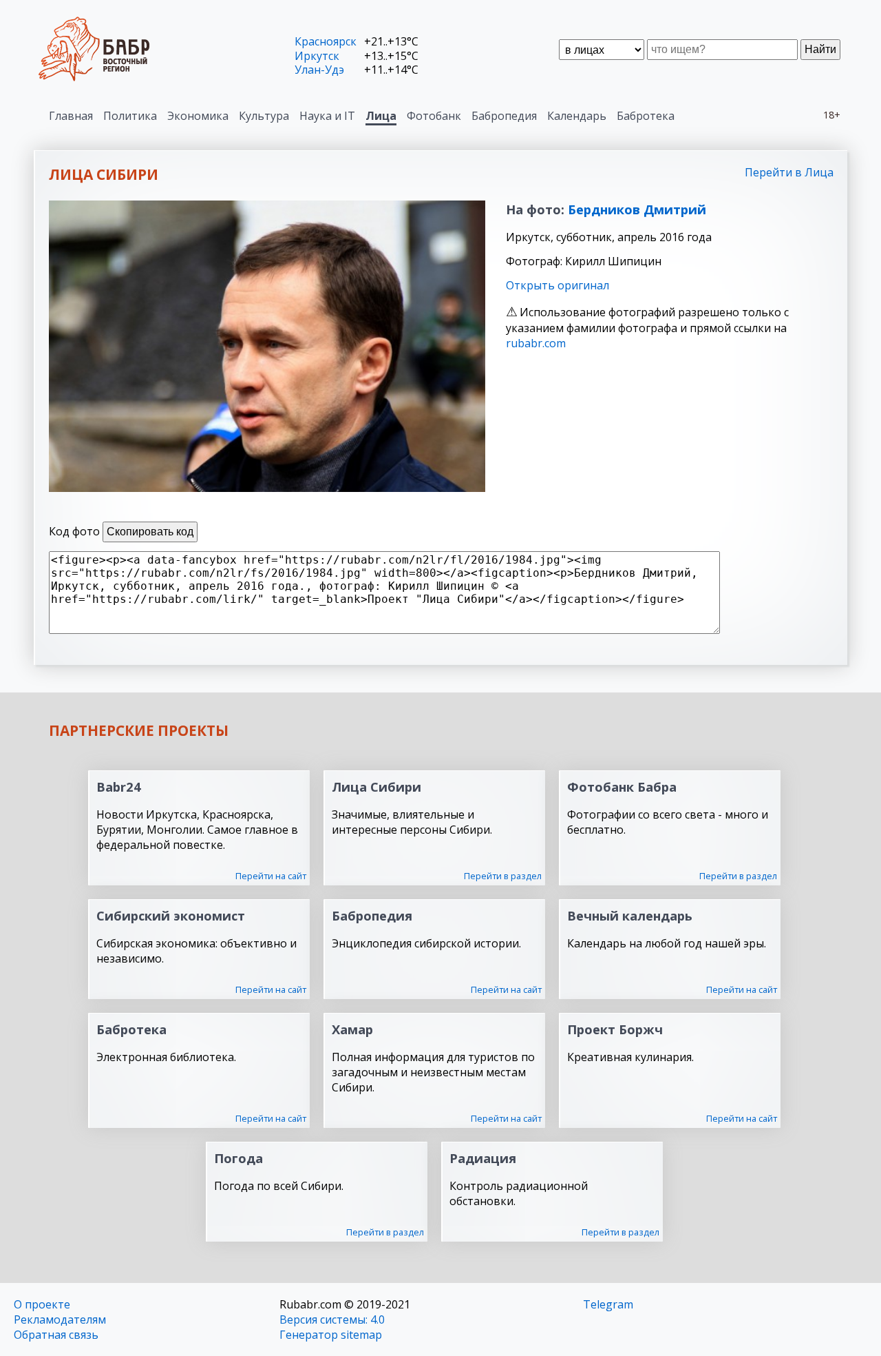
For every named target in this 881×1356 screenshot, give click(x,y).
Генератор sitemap (330, 1334)
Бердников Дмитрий (637, 209)
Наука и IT (327, 115)
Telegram (608, 1304)
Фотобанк (434, 115)
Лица (380, 115)
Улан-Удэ (319, 69)
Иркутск (317, 55)
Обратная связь (56, 1334)
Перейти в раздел (503, 876)
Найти (820, 49)
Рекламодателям (60, 1319)
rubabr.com (536, 343)
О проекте (42, 1304)
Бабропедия (504, 115)
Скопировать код (150, 531)
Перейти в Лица (789, 172)
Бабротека (646, 115)
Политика (130, 115)
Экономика (198, 115)
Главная (71, 115)
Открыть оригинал (557, 285)
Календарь (576, 115)
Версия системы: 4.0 (332, 1319)
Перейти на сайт (270, 876)
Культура (264, 115)
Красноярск (326, 41)
